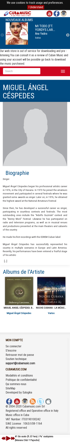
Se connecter (13, 346)
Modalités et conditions (19, 375)
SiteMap (10, 388)
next (12, 438)
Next (68, 35)
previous (3, 438)
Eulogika (27, 392)
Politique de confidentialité (21, 380)
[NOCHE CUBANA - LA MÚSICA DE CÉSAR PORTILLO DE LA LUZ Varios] (51, 291)
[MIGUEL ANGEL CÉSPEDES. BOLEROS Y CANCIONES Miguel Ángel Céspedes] (19, 291)
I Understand (35, 7)
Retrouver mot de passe (20, 355)
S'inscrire (11, 350)
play (8, 438)
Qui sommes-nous (16, 384)
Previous (2, 35)
